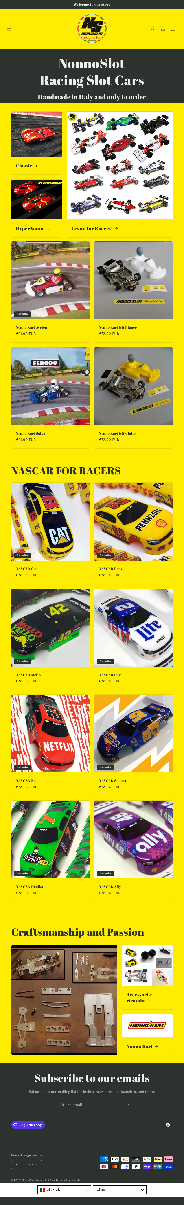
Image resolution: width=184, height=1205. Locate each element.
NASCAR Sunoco (112, 780)
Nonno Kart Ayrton (31, 327)
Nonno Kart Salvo (30, 433)
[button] (9, 29)
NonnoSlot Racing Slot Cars (38, 1180)
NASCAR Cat (26, 569)
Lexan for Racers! (92, 228)
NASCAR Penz (111, 569)
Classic (24, 166)
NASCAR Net (26, 780)
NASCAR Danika (29, 886)
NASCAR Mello (28, 675)
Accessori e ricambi (139, 997)
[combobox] (64, 1189)
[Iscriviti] (127, 1105)
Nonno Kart (140, 1046)
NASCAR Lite (110, 675)
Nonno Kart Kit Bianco (118, 327)
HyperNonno (30, 228)
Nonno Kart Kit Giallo (117, 433)
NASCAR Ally (110, 886)
